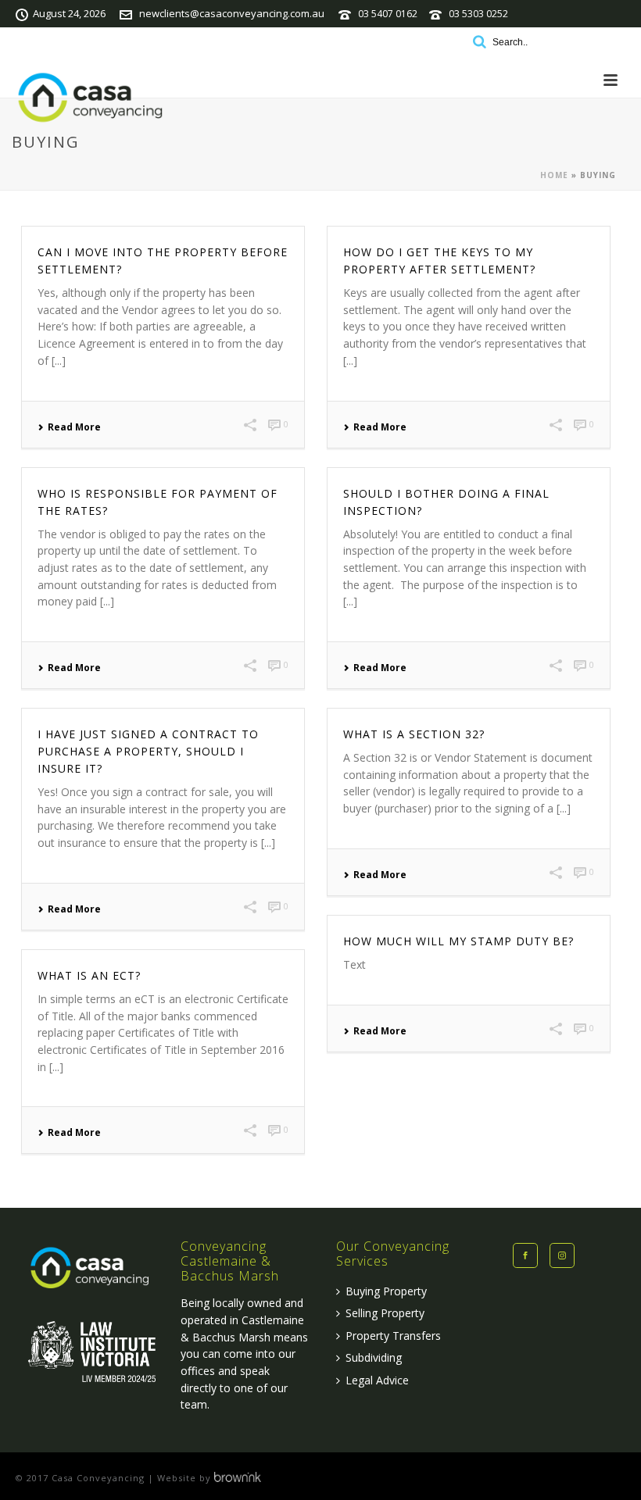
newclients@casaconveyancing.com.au (231, 13)
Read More (74, 427)
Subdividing (374, 1357)
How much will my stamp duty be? (458, 941)
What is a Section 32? (414, 734)
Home (554, 175)
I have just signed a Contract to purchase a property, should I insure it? (148, 751)
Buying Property (386, 1291)
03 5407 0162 (387, 13)
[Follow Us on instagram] (562, 1255)
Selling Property (385, 1312)
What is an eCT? (89, 975)
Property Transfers (393, 1335)
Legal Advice (377, 1380)
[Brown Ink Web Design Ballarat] (237, 1478)
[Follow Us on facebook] (525, 1255)
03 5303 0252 (478, 13)
